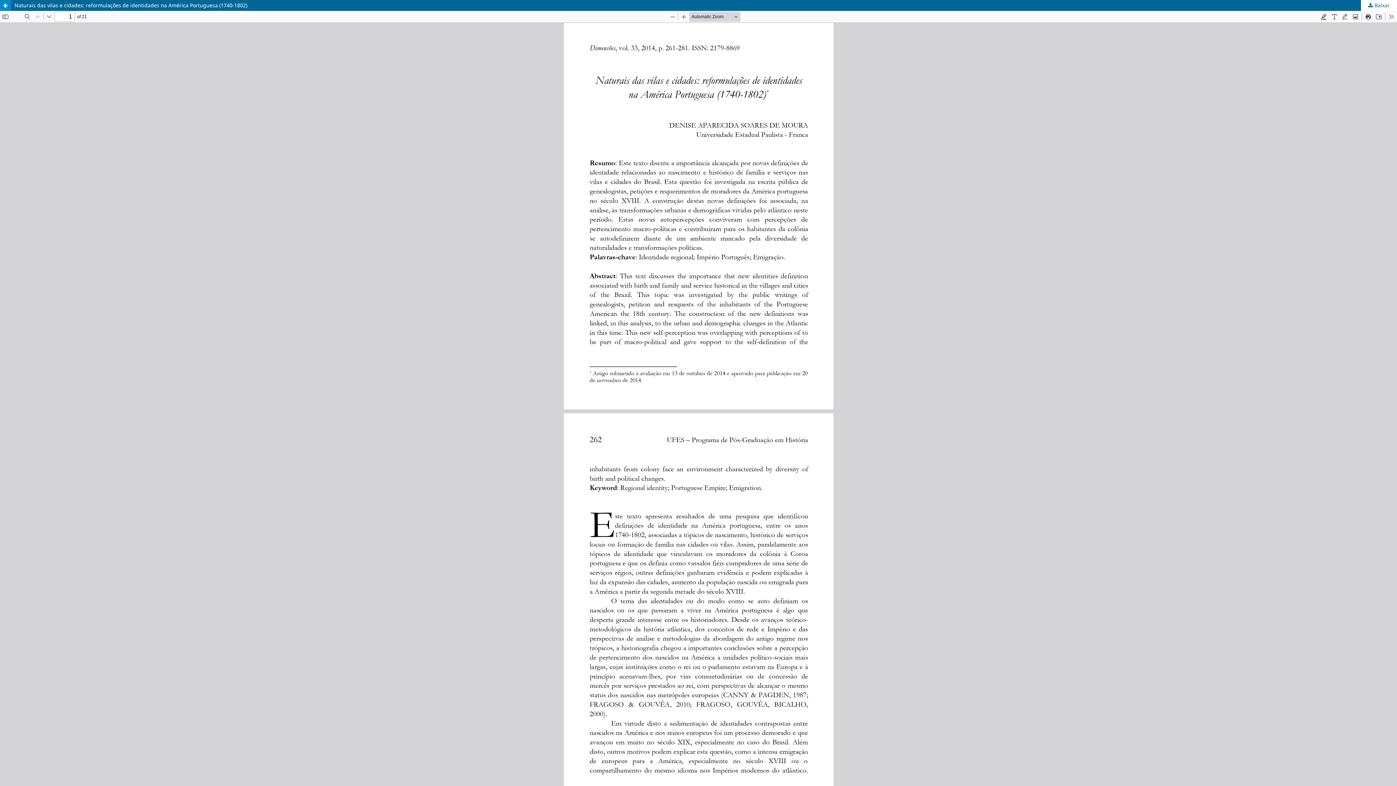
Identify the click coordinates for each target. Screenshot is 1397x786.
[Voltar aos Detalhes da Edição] (5, 5)
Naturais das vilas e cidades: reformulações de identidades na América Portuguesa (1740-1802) (131, 5)
